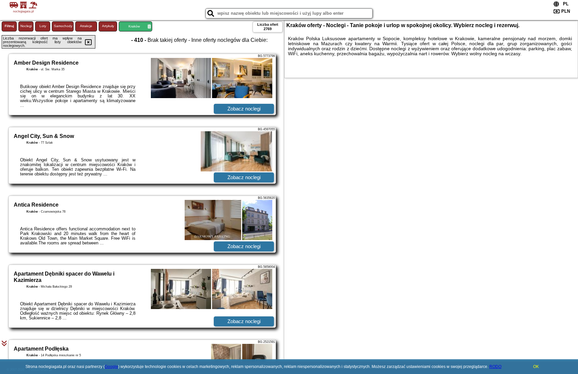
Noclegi (26, 26)
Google (111, 366)
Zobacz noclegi (244, 108)
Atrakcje (86, 26)
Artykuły (108, 26)
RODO (495, 366)
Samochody (63, 26)
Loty (42, 26)
